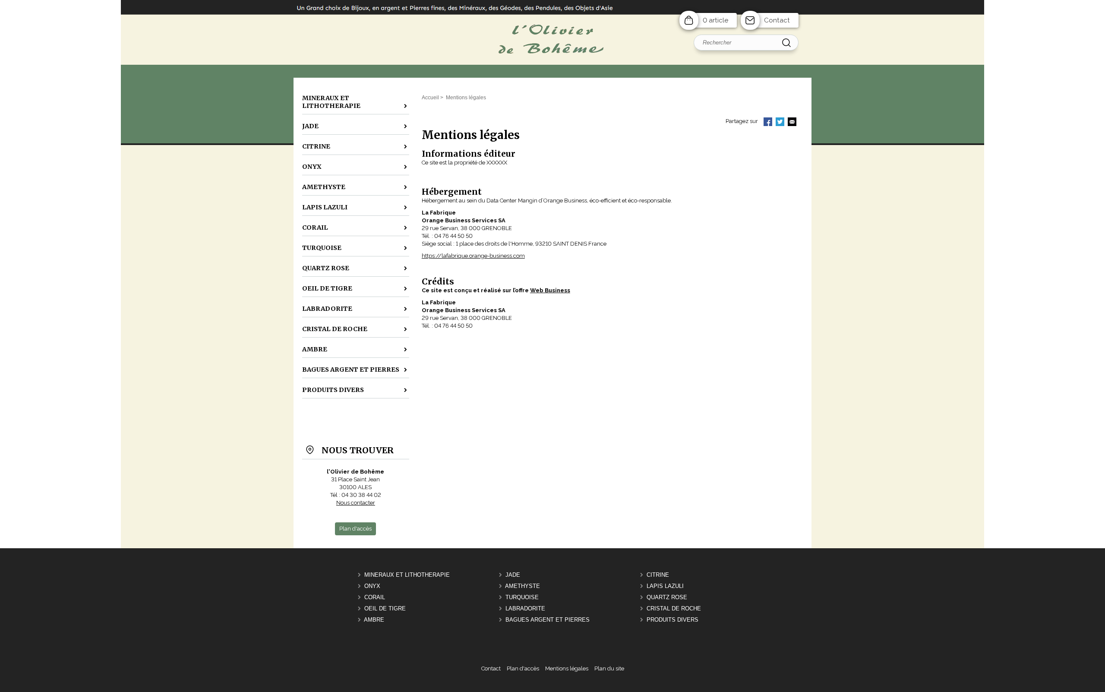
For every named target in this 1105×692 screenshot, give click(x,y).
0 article (715, 20)
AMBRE (374, 619)
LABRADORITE (525, 608)
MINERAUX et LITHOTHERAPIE (407, 575)
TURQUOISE (522, 597)
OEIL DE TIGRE (385, 608)
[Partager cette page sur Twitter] (780, 122)
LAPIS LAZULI (665, 586)
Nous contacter (355, 502)
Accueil (430, 98)
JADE (512, 575)
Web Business (550, 290)
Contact (777, 20)
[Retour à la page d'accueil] (552, 76)
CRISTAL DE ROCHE (674, 608)
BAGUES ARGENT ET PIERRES (547, 619)
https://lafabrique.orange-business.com (473, 256)
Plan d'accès (523, 668)
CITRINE (658, 575)
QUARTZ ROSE (667, 597)
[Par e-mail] (792, 122)
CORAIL (374, 597)
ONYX (372, 586)
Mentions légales (566, 668)
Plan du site (609, 668)
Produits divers (672, 619)
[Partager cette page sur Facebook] (768, 122)
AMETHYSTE (522, 586)
